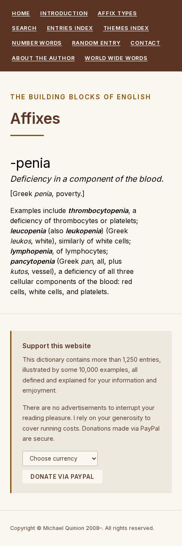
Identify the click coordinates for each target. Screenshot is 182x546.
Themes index (126, 28)
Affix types (117, 13)
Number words (37, 43)
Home (21, 13)
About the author (43, 58)
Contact (145, 43)
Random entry (96, 43)
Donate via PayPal (62, 476)
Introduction (64, 13)
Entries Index (70, 28)
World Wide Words (116, 58)
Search (24, 28)
